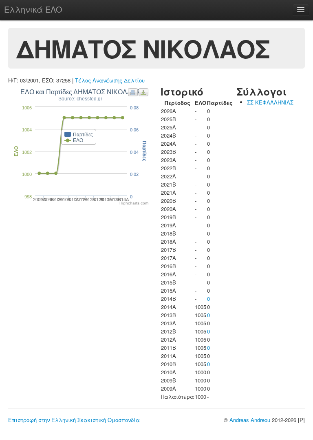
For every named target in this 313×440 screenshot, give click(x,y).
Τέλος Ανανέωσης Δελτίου (110, 80)
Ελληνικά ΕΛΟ (33, 9)
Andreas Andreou (249, 420)
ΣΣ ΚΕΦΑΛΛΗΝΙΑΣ (270, 102)
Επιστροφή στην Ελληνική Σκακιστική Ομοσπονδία (74, 420)
